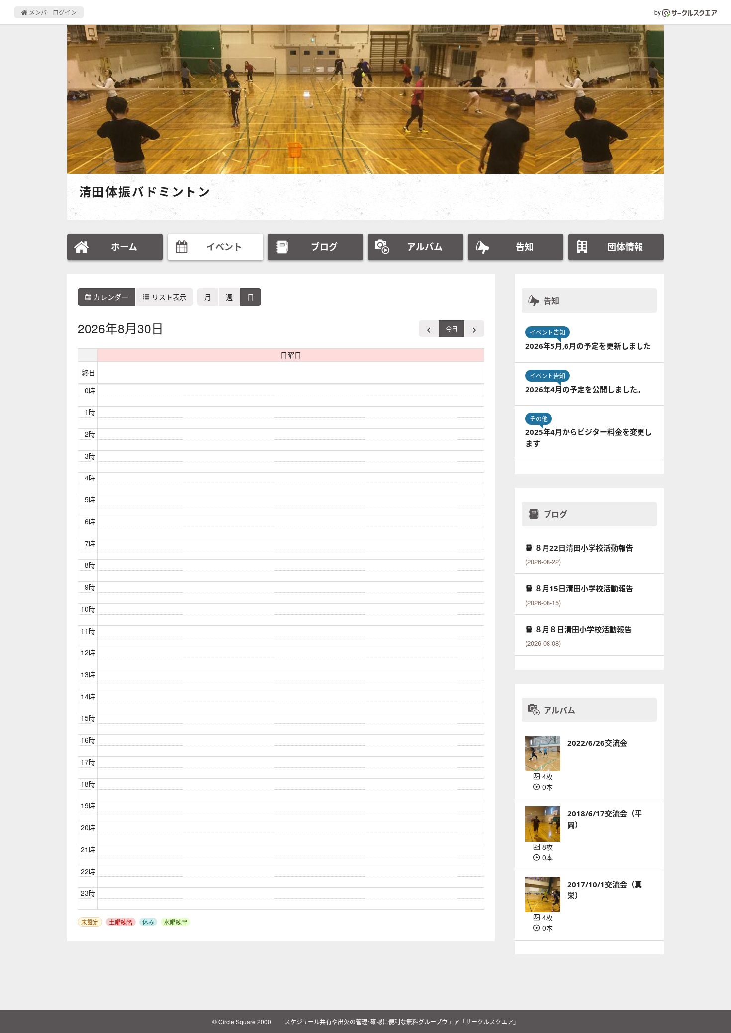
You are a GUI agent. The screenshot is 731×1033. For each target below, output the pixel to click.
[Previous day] (429, 328)
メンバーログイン (52, 12)
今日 (451, 328)
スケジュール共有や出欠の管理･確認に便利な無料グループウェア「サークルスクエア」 (401, 1021)
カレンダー (109, 297)
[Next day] (474, 328)
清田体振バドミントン (145, 191)
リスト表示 (168, 297)
